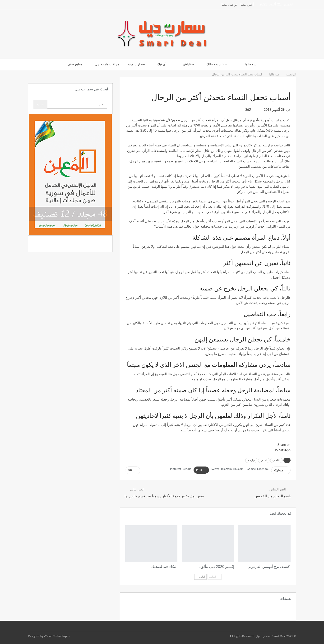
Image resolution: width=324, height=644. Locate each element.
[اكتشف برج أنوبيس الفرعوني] (264, 543)
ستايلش (188, 64)
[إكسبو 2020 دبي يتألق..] (208, 543)
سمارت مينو (136, 64)
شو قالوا (250, 64)
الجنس (263, 460)
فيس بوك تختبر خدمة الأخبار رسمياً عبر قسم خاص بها (164, 496)
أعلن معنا (247, 4)
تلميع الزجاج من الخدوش (273, 496)
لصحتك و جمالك (217, 64)
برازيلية (251, 460)
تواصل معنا (229, 4)
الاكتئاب (276, 460)
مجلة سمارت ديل (107, 64)
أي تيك (162, 64)
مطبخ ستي (75, 64)
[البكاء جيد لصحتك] (151, 543)
